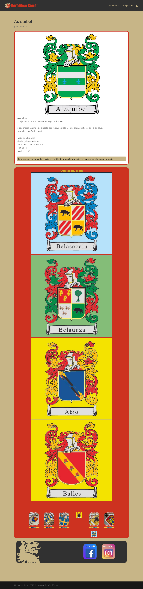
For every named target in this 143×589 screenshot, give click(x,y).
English (126, 6)
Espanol (113, 6)
